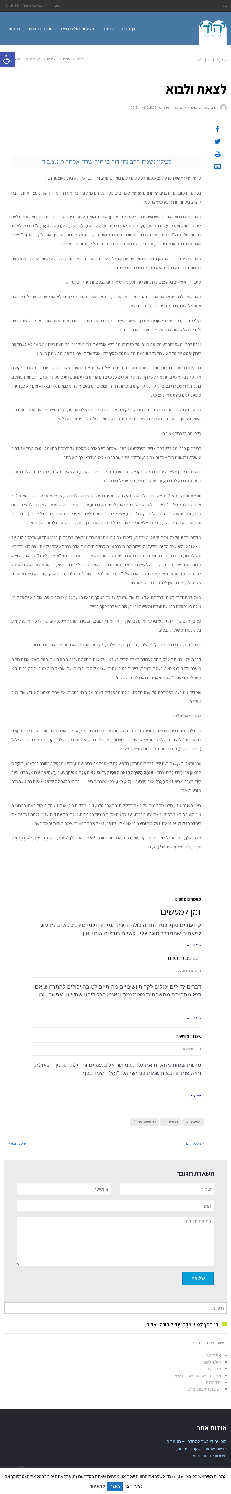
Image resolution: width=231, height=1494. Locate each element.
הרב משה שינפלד (187, 970)
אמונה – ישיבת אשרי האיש (198, 1375)
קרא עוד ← (194, 945)
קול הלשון (212, 1361)
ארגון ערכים (211, 1368)
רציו (209, 1355)
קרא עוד (97, 1485)
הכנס (59, 5)
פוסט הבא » (17, 1143)
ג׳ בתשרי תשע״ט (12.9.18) (165, 107)
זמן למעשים (181, 911)
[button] (7, 59)
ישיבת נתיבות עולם (204, 1388)
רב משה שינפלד (144, 1122)
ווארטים (52, 59)
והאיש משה (33, 59)
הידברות (213, 1382)
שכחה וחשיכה (188, 1036)
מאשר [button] (115, 1486)
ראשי (80, 59)
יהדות (67, 59)
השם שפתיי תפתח (184, 957)
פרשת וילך (170, 1122)
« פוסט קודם (195, 1143)
